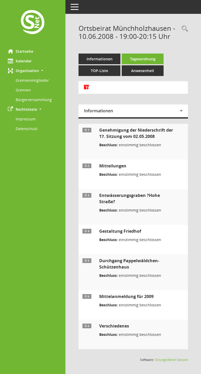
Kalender (24, 61)
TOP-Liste (99, 70)
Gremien (23, 89)
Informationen (100, 58)
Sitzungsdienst (171, 360)
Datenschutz (27, 128)
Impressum (26, 118)
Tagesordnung (142, 58)
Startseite (24, 51)
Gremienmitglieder (32, 80)
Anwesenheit (142, 70)
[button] (32, 70)
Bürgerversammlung (34, 99)
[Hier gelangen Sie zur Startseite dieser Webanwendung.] (32, 22)
